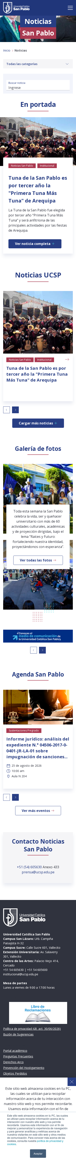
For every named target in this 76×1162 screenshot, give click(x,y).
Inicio (6, 50)
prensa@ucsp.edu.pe (38, 872)
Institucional (44, 360)
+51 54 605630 (13, 970)
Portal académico (15, 1051)
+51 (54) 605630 (30, 867)
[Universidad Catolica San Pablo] (16, 8)
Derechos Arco (13, 1062)
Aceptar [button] (38, 1153)
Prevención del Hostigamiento (23, 1068)
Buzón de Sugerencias (18, 1034)
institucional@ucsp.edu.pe (20, 974)
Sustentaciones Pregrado (24, 730)
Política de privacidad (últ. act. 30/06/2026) (32, 1029)
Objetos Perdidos (15, 1073)
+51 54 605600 (37, 970)
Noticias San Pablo (20, 360)
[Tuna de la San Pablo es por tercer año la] (38, 322)
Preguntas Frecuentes (18, 1056)
